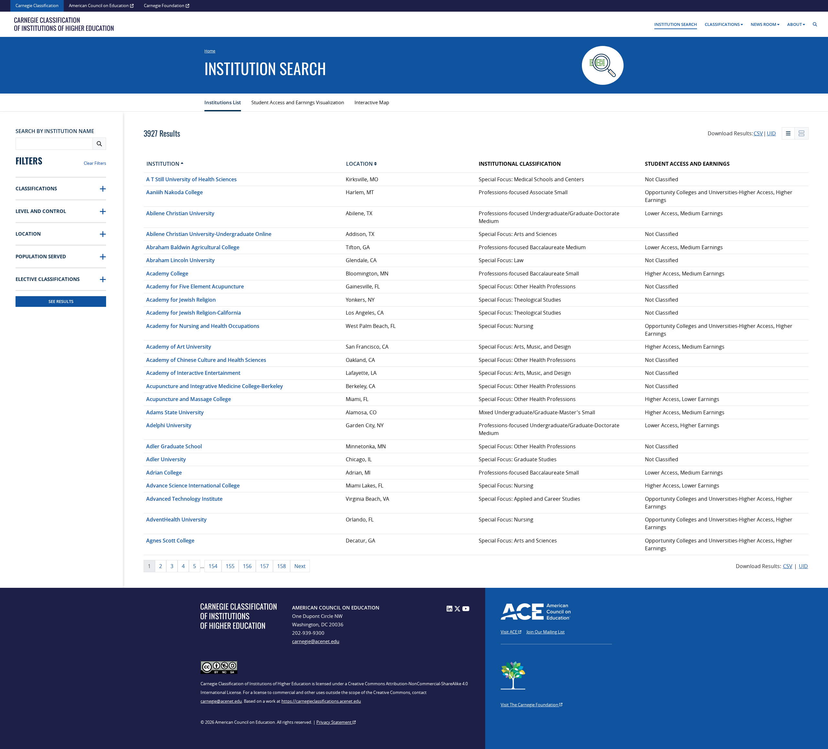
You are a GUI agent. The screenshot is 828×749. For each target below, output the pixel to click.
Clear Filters (95, 163)
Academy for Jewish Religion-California (193, 312)
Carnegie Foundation (164, 5)
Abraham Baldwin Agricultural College (192, 247)
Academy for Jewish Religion (181, 299)
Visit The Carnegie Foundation (530, 705)
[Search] (816, 24)
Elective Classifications (48, 279)
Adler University (166, 459)
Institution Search (675, 24)
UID (771, 133)
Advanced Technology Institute (184, 498)
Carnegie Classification (37, 5)
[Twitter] (457, 608)
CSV (758, 133)
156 (247, 566)
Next (300, 566)
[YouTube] (466, 608)
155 (230, 566)
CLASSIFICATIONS (36, 188)
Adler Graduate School (174, 446)
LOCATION (28, 233)
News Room (763, 24)
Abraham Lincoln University (180, 260)
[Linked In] (449, 608)
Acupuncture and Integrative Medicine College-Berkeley (214, 386)
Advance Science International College (193, 485)
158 (281, 566)
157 (264, 566)
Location (360, 163)
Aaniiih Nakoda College (174, 192)
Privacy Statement (334, 722)
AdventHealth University (176, 519)
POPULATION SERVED (41, 256)
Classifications (722, 24)
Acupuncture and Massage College (188, 399)
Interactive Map (371, 102)
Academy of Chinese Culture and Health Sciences (206, 359)
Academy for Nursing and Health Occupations (202, 326)
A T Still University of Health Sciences (191, 179)
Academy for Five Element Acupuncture (195, 286)
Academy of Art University (178, 346)
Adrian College (164, 472)
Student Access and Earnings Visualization (297, 102)
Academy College (167, 273)
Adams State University (175, 412)
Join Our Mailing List (546, 632)
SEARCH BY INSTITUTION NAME (55, 131)
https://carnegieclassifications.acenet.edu (321, 701)
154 (213, 566)
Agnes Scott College (170, 540)
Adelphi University (168, 425)
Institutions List (222, 102)
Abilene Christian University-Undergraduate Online (208, 234)
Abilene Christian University (180, 213)
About (794, 24)
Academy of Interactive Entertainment (193, 372)
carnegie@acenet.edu (315, 641)
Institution (164, 163)
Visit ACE (509, 632)
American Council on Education (99, 5)
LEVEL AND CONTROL (41, 211)
